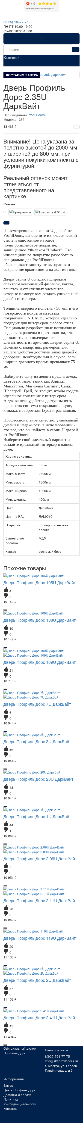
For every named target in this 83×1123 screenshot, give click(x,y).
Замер (8, 1085)
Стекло (9, 204)
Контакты (10, 1108)
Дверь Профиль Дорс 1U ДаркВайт (37, 816)
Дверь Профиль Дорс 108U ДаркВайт (39, 620)
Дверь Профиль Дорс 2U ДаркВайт (37, 980)
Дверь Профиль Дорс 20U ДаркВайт (38, 779)
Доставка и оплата (17, 1094)
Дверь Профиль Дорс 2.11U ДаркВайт (40, 900)
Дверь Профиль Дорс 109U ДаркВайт (39, 662)
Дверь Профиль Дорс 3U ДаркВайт (37, 741)
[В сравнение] (77, 126)
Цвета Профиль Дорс (19, 1090)
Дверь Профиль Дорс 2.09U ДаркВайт (40, 858)
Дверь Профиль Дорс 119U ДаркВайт (39, 938)
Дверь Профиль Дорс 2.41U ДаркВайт (40, 1017)
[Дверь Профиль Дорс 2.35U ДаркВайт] (41, 74)
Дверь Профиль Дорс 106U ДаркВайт (39, 582)
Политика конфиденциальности (19, 1101)
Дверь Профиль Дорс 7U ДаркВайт (37, 704)
